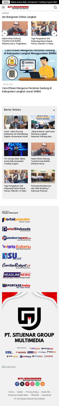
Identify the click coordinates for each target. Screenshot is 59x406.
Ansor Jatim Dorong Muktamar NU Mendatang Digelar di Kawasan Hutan (16, 134)
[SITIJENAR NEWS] (17, 7)
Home (11, 392)
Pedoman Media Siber (18, 395)
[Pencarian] (55, 7)
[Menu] (4, 7)
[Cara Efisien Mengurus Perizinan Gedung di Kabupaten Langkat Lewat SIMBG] (29, 65)
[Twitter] (22, 384)
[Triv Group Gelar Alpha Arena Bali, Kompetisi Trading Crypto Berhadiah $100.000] (16, 149)
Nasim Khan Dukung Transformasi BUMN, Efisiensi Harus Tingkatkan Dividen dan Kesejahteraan (14, 41)
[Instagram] (32, 384)
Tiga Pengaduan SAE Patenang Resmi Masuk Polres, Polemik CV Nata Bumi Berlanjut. (42, 41)
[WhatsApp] (37, 384)
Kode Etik (45, 392)
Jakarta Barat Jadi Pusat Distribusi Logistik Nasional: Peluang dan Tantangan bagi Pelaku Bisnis (42, 134)
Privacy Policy (32, 392)
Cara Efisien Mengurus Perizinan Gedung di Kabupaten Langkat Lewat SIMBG (27, 90)
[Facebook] (17, 384)
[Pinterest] (27, 384)
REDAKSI (35, 395)
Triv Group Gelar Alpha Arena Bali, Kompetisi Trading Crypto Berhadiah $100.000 (14, 161)
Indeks (20, 392)
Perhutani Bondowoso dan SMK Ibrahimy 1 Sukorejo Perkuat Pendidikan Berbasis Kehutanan (41, 188)
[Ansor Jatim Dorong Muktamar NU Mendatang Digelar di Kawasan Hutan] (16, 122)
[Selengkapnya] (54, 110)
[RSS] (42, 384)
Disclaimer (46, 395)
